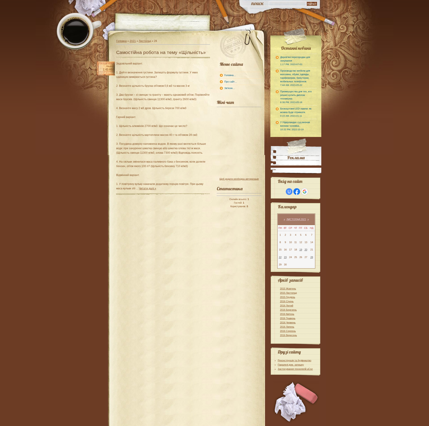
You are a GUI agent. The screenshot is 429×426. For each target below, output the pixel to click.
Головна (121, 41)
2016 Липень (287, 326)
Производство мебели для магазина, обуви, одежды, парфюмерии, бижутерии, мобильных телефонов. (295, 77)
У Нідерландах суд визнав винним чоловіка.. (295, 126)
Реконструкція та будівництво (294, 360)
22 (280, 257)
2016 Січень (287, 301)
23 (285, 257)
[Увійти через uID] (289, 191)
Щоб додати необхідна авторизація (239, 179)
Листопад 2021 (296, 219)
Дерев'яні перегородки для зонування (295, 61)
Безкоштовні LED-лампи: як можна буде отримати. (295, 112)
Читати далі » (147, 188)
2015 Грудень (287, 297)
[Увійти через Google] (304, 191)
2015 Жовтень (288, 288)
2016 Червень (288, 322)
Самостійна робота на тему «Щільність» (161, 52)
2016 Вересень (288, 335)
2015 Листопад (288, 293)
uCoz (310, 369)
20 (306, 249)
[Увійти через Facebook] (296, 191)
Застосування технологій (292, 369)
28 (311, 257)
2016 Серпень (288, 331)
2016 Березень (288, 309)
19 (300, 249)
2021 (133, 41)
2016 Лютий (286, 305)
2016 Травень (287, 318)
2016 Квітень (287, 314)
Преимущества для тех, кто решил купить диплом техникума (296, 96)
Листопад (145, 41)
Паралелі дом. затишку (291, 364)
